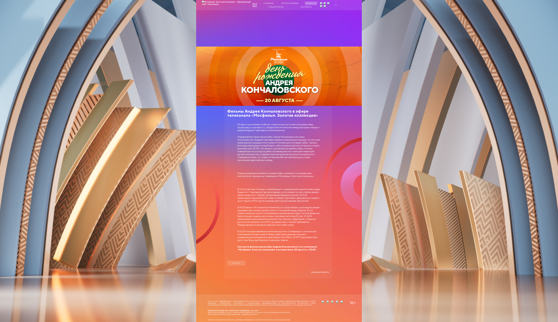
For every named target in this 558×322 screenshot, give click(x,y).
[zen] (321, 3)
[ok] (328, 3)
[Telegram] (321, 6)
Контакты (306, 7)
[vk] (325, 3)
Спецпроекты (276, 7)
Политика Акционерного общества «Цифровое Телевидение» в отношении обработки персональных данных (249, 320)
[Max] (325, 6)
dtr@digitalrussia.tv (250, 314)
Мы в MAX (255, 5)
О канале (268, 3)
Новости (311, 3)
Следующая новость (320, 272)
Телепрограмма (290, 3)
